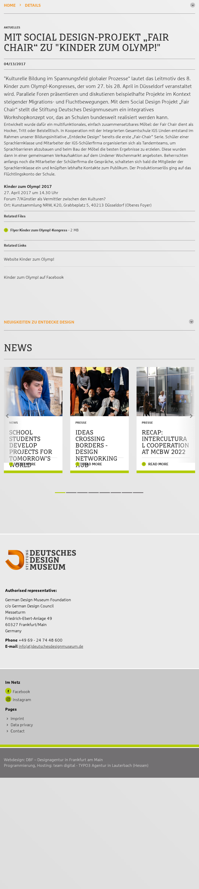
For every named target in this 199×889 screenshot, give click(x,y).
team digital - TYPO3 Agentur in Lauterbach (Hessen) (100, 765)
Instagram (22, 700)
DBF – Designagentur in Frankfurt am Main (64, 760)
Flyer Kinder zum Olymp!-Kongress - (44, 230)
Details (33, 5)
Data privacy (22, 725)
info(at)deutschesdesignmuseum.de (51, 646)
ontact (19, 731)
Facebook (21, 692)
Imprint (17, 719)
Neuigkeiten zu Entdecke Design (39, 322)
